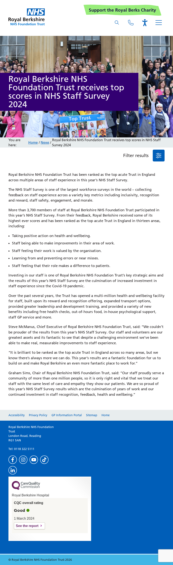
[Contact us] (131, 22)
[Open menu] (159, 22)
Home (33, 142)
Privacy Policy (38, 415)
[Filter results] (159, 155)
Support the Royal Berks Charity (122, 10)
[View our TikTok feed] (44, 459)
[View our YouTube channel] (34, 459)
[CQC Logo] (26, 488)
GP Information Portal (66, 415)
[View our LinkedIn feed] (12, 470)
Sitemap (91, 415)
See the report (27, 526)
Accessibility (16, 415)
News (45, 142)
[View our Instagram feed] (23, 459)
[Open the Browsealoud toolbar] (145, 22)
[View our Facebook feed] (12, 459)
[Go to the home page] (26, 16)
